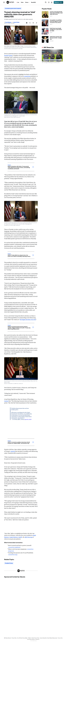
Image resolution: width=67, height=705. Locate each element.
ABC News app (29, 537)
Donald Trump (8, 55)
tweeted (6, 401)
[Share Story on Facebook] (26, 23)
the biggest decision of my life (28, 319)
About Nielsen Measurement (52, 638)
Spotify (20, 537)
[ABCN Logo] (10, 2)
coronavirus (27, 76)
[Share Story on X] (30, 23)
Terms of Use (60, 638)
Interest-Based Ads (43, 638)
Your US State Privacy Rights (22, 638)
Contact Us (37, 639)
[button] (4, 2)
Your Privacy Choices (31, 639)
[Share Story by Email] (33, 23)
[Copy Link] (36, 23)
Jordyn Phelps (16, 22)
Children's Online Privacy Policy (33, 638)
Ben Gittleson (8, 22)
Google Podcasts (13, 537)
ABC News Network (7, 638)
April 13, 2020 (28, 419)
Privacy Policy (14, 638)
